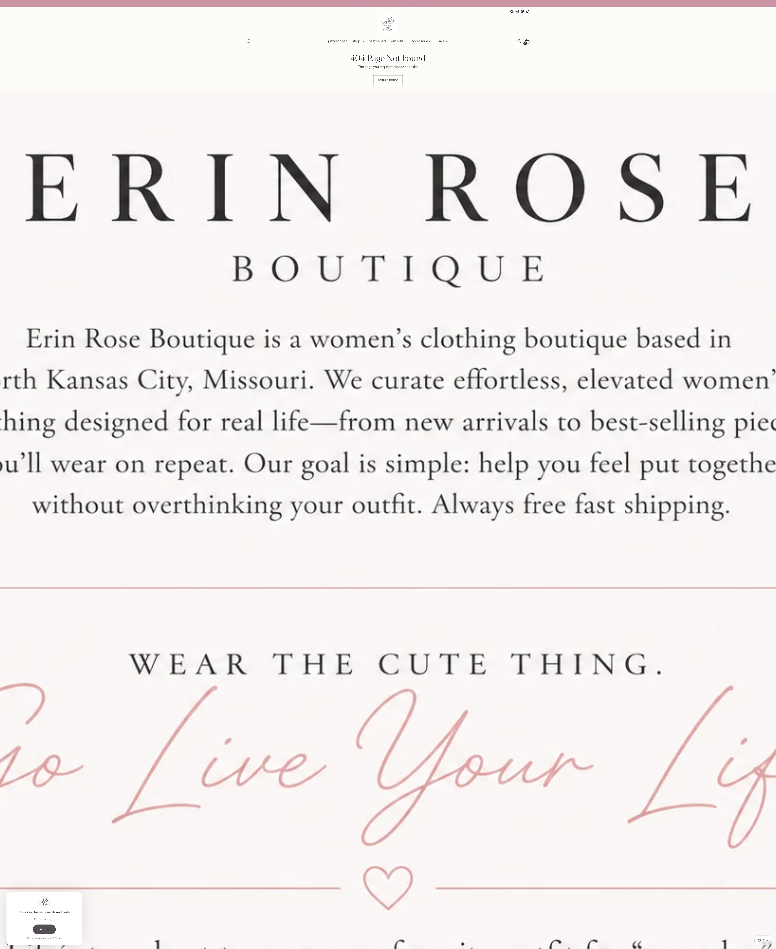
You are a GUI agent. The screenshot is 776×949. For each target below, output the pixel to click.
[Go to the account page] (519, 41)
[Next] (419, 3)
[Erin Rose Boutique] (388, 24)
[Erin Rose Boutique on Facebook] (512, 11)
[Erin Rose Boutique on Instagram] (517, 11)
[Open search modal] (249, 41)
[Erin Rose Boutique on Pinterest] (522, 11)
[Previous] (356, 3)
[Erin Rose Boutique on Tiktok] (527, 11)
